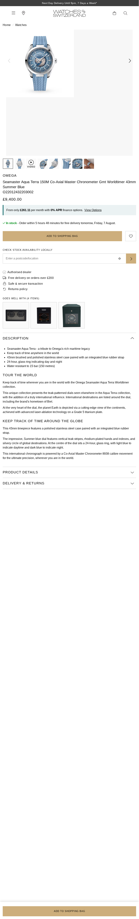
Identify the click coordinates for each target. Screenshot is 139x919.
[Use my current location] (119, 258)
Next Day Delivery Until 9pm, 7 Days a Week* (69, 3)
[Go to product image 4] (54, 164)
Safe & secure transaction (25, 283)
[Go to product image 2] (19, 164)
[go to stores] (23, 13)
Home (7, 24)
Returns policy (18, 289)
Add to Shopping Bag (62, 236)
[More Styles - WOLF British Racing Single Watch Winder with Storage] (71, 315)
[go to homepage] (69, 13)
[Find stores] (131, 258)
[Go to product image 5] (66, 164)
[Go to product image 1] (8, 164)
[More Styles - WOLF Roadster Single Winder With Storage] (44, 315)
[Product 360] (31, 164)
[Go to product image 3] (43, 164)
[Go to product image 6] (77, 164)
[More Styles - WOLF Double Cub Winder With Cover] (16, 315)
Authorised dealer (19, 272)
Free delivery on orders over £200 (31, 277)
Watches (21, 24)
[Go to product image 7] (89, 164)
